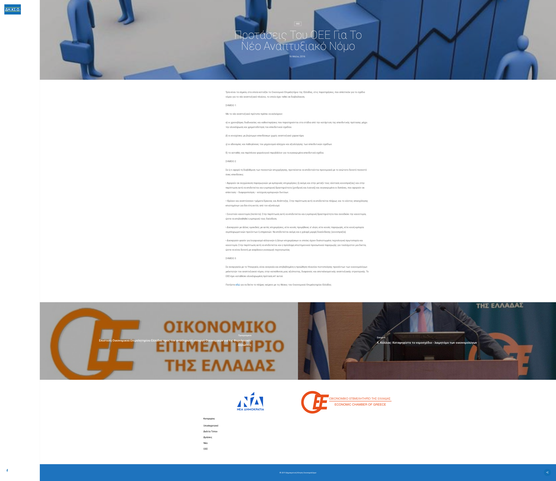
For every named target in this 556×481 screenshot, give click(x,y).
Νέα (205, 443)
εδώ (238, 284)
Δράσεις (207, 437)
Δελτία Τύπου (210, 431)
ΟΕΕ (298, 24)
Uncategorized (210, 425)
